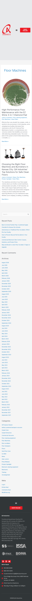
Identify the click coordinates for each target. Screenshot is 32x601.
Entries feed (5, 487)
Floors (3, 448)
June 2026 (5, 267)
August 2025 (5, 294)
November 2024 (6, 317)
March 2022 (5, 402)
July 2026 (4, 265)
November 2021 (6, 412)
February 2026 (6, 278)
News (14, 177)
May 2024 (4, 333)
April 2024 (4, 336)
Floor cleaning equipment (20, 117)
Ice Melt (4, 453)
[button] (16, 30)
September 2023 (6, 354)
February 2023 (6, 373)
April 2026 (4, 273)
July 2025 (4, 296)
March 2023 (5, 370)
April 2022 (4, 399)
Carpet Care (5, 430)
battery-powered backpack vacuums (12, 427)
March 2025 (5, 307)
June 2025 (5, 299)
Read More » (5, 141)
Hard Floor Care (6, 451)
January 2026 (5, 281)
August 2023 (5, 357)
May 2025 (4, 302)
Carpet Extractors (7, 432)
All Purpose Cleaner (7, 425)
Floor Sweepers (6, 446)
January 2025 (5, 312)
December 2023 (6, 346)
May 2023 (4, 365)
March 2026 (5, 275)
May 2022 (4, 396)
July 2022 (4, 391)
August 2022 (5, 388)
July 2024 (4, 328)
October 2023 (5, 352)
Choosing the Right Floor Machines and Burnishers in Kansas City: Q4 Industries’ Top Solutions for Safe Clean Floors (15, 169)
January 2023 (5, 375)
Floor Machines (6, 119)
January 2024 (5, 344)
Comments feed (6, 490)
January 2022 (5, 407)
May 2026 (4, 270)
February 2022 (6, 404)
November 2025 (6, 286)
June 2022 (5, 394)
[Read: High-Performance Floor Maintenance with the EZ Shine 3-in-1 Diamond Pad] (16, 92)
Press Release (6, 461)
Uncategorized (6, 474)
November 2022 (6, 381)
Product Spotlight (6, 179)
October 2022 (5, 383)
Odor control (5, 459)
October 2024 (5, 320)
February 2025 (6, 310)
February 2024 (6, 341)
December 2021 (6, 410)
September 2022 (6, 386)
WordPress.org (6, 492)
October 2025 (5, 289)
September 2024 (6, 323)
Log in (3, 484)
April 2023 (4, 367)
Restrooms (5, 469)
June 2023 (5, 362)
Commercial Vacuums (8, 435)
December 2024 (6, 315)
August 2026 (5, 262)
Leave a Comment (7, 117)
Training (4, 472)
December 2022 (6, 378)
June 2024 (5, 331)
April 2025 (4, 304)
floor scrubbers (6, 443)
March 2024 (5, 338)
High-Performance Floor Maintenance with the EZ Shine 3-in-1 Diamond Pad (14, 112)
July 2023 (4, 360)
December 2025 (6, 283)
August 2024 (5, 325)
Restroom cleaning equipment (10, 467)
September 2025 (6, 291)
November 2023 (6, 349)
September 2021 (6, 415)
